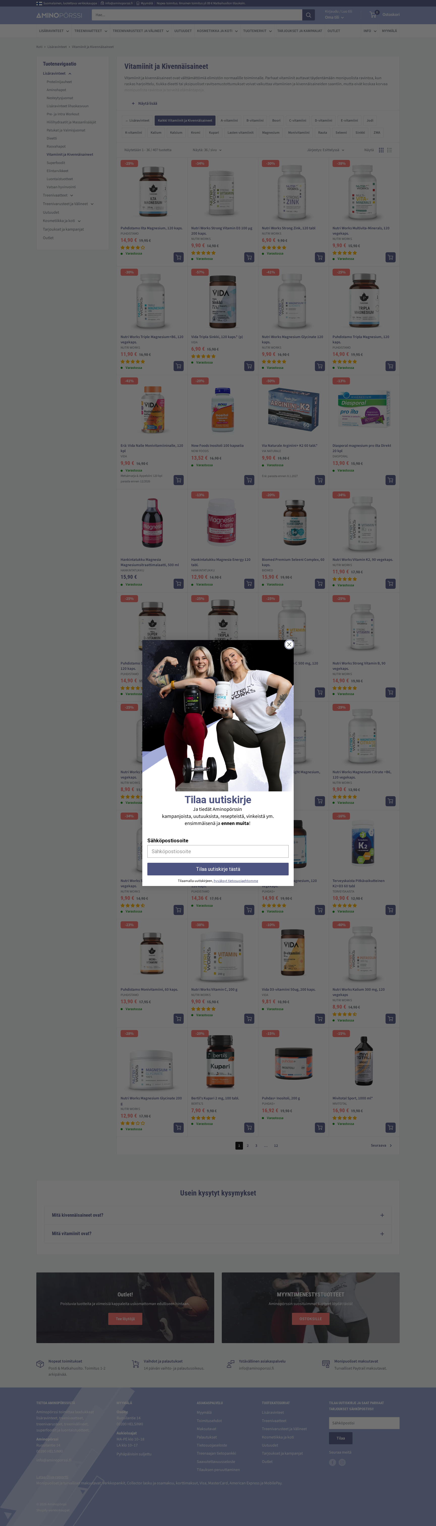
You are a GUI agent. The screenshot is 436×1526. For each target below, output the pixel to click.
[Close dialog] (289, 644)
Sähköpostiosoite (167, 841)
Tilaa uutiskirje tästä (218, 869)
